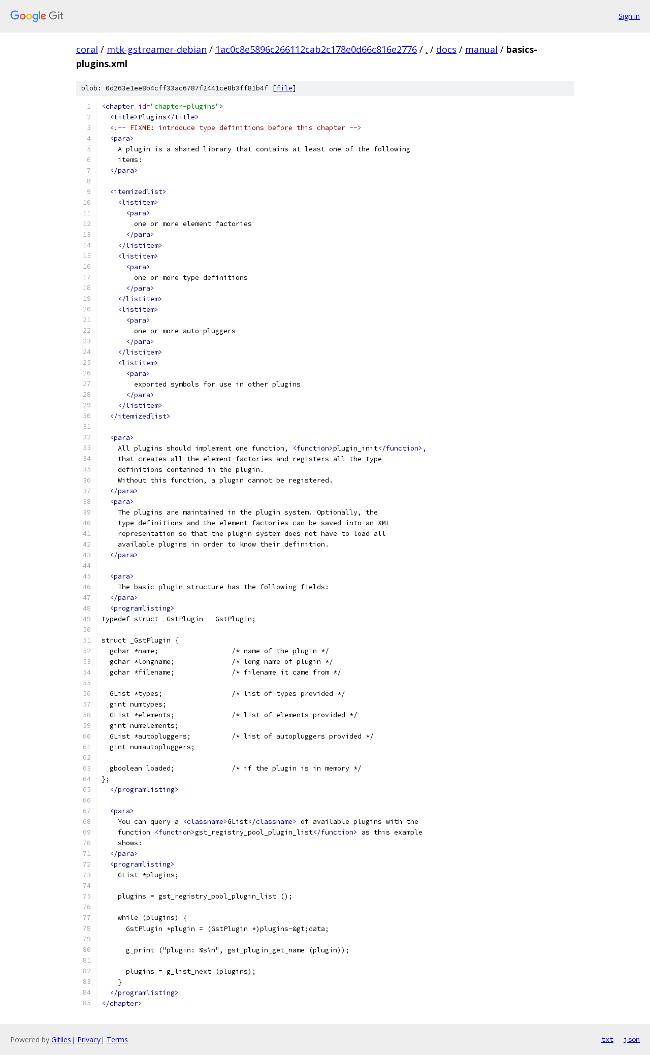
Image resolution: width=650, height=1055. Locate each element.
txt (607, 1039)
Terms (117, 1039)
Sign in (629, 16)
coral (87, 49)
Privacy (89, 1039)
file (284, 88)
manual (481, 49)
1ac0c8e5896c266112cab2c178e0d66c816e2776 (316, 49)
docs (446, 49)
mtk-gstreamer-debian (157, 49)
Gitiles (61, 1039)
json (632, 1039)
